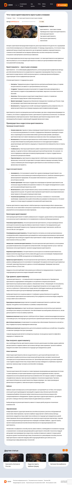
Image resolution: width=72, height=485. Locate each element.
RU (16, 5)
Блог (51, 4)
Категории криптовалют (47, 34)
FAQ (39, 4)
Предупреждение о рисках (19, 482)
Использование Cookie (51, 482)
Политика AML (47, 480)
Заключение (43, 40)
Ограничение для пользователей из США (35, 482)
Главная (8, 18)
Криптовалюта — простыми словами (50, 29)
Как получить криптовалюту (48, 38)
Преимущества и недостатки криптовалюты (53, 31)
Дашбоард (63, 5)
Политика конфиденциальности (20, 480)
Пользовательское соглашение (36, 480)
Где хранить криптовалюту (48, 36)
